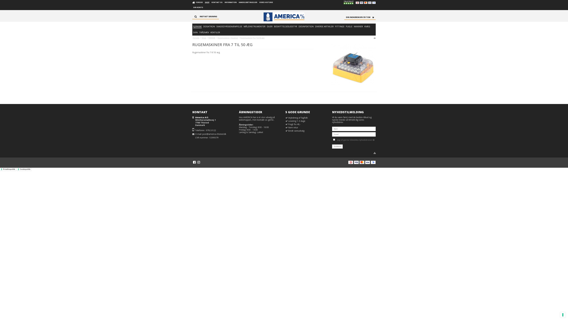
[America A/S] (284, 16)
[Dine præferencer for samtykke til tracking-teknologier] (563, 315)
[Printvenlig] (374, 38)
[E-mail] (354, 134)
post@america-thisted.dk (214, 134)
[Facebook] (194, 162)
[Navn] (354, 128)
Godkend (337, 146)
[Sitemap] (375, 153)
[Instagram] (198, 162)
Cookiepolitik (25, 169)
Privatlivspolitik (9, 169)
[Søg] (205, 16)
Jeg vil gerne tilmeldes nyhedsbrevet (355, 139)
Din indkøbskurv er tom (358, 17)
